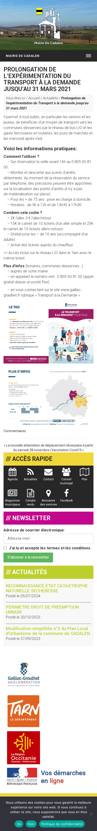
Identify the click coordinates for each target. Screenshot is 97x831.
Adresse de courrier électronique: (34, 530)
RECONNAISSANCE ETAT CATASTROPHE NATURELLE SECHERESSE (47, 588)
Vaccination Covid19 (66, 450)
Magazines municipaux (12, 502)
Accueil (34, 98)
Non (31, 824)
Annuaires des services (48, 502)
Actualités (50, 98)
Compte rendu (30, 502)
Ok (19, 824)
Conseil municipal (66, 481)
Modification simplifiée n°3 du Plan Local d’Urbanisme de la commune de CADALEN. (48, 631)
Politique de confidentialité (61, 824)
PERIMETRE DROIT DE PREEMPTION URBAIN (42, 609)
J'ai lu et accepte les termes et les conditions (49, 548)
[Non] (91, 813)
